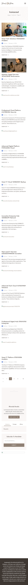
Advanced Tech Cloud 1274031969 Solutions (14, 287)
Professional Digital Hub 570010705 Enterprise (14, 322)
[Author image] (2, 43)
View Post (5, 54)
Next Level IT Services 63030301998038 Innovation (12, 253)
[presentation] (14, 30)
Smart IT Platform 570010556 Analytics (12, 358)
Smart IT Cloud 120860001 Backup (14, 182)
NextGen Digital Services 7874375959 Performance (10, 75)
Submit (14, 445)
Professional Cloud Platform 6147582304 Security (11, 111)
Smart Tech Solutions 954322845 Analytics (13, 40)
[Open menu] (25, 3)
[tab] (7, 424)
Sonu (6, 43)
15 (23, 379)
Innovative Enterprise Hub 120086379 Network (10, 217)
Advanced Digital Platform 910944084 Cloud (10, 147)
